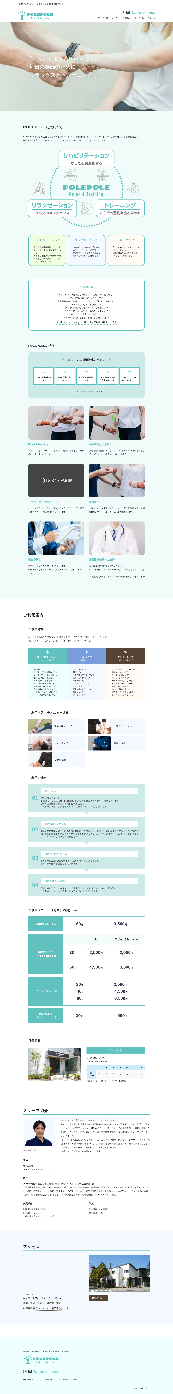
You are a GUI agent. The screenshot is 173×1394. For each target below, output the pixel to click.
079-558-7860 (47, 1372)
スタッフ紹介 (138, 18)
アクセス (151, 18)
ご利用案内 (125, 18)
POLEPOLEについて (107, 18)
